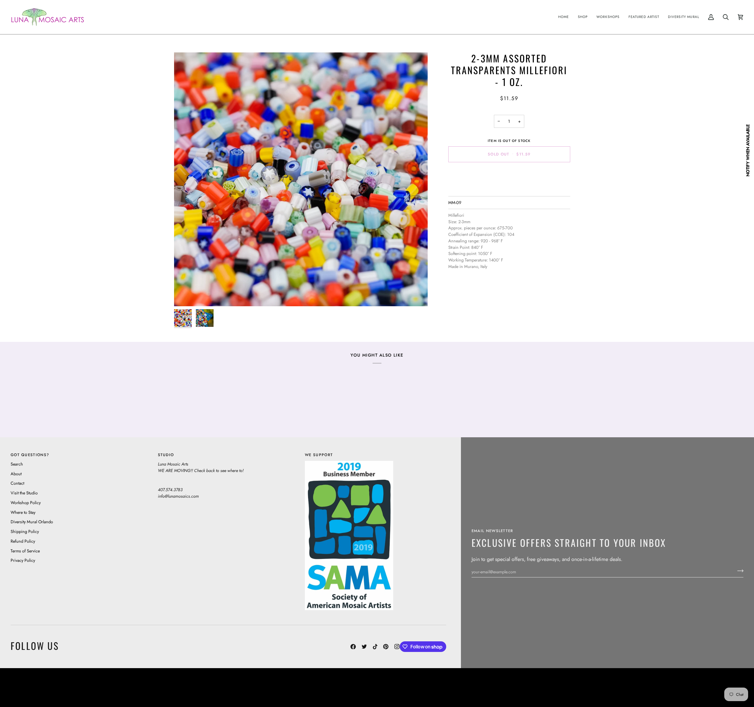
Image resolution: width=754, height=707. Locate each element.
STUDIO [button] (166, 455)
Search (17, 464)
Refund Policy (23, 541)
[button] (582, 17)
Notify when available (748, 150)
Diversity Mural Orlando (32, 522)
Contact (17, 483)
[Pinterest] (385, 646)
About (16, 474)
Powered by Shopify (720, 687)
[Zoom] (301, 179)
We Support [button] (319, 455)
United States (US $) (38, 687)
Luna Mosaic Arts (272, 687)
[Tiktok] (375, 646)
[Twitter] (364, 646)
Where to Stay (23, 512)
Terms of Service (25, 551)
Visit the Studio (24, 493)
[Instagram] (397, 646)
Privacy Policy (23, 560)
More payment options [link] (509, 190)
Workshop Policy (26, 502)
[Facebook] (353, 646)
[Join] (738, 571)
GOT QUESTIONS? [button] (30, 455)
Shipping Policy (25, 531)
